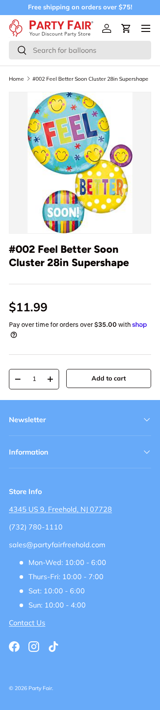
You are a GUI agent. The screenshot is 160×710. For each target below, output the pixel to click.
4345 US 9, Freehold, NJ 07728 (60, 509)
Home (16, 79)
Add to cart (109, 378)
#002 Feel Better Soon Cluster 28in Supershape (90, 79)
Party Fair (40, 688)
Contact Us (27, 622)
